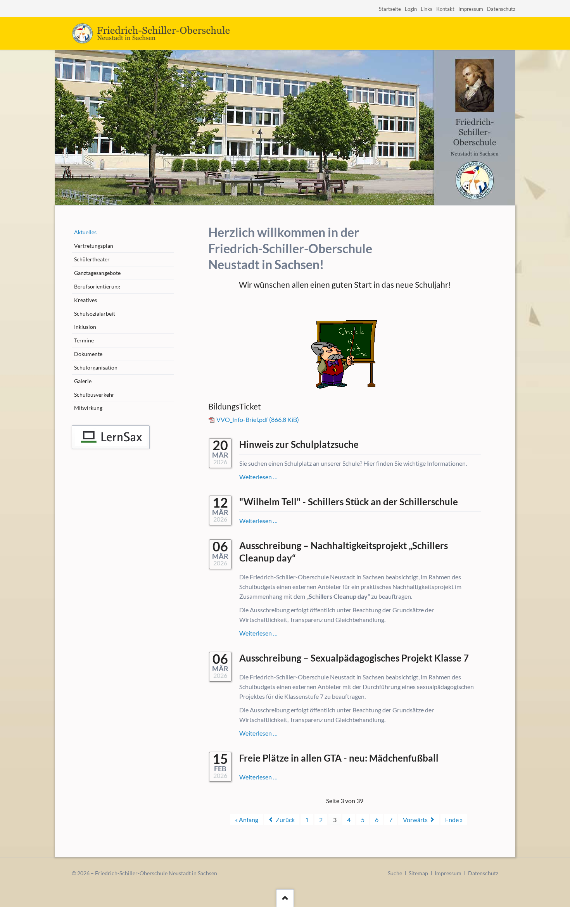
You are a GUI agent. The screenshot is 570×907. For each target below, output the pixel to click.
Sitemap (418, 873)
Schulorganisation (95, 367)
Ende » (454, 819)
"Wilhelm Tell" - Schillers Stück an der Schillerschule (348, 501)
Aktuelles (85, 232)
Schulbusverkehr (94, 394)
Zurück (285, 819)
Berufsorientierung (97, 286)
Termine (84, 340)
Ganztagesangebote (97, 273)
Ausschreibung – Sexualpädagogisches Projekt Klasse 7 (354, 657)
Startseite (390, 9)
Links (426, 9)
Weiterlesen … (258, 476)
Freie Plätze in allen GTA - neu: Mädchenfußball (339, 758)
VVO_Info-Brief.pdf (257, 419)
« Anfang (246, 819)
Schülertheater (92, 259)
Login (411, 9)
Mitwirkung (88, 407)
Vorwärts (415, 819)
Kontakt (445, 9)
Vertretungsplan (93, 245)
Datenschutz (501, 9)
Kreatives (85, 300)
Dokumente (88, 354)
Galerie (83, 381)
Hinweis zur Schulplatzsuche (299, 444)
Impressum (470, 9)
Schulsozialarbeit (94, 313)
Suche (395, 873)
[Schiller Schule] (111, 437)
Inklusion (85, 326)
